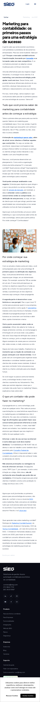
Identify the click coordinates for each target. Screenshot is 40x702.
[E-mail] (17, 602)
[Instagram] (17, 596)
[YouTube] (5, 602)
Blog (4, 650)
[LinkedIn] (5, 596)
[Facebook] (11, 602)
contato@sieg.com (10, 585)
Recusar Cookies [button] (12, 696)
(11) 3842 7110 (8, 587)
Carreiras (6, 654)
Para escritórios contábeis (12, 614)
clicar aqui (22, 510)
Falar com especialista (10, 669)
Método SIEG (7, 628)
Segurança (6, 636)
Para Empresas (8, 617)
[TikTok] (11, 596)
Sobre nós (6, 647)
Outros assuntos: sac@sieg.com (14, 672)
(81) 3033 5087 (9, 590)
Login (27, 4)
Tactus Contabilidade (10, 529)
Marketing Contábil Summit (22, 523)
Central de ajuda (8, 665)
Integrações (7, 625)
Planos (5, 632)
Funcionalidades (8, 621)
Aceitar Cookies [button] (28, 696)
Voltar (6, 17)
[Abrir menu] (35, 4)
